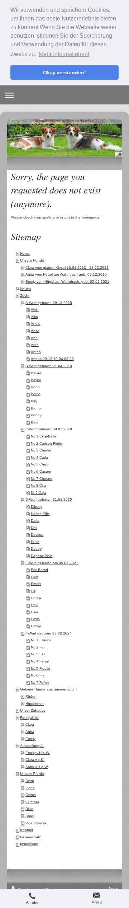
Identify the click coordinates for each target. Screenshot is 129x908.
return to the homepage (80, 217)
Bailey (36, 380)
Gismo (30, 795)
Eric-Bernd (39, 570)
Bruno (36, 408)
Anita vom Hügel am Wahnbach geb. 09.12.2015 (66, 274)
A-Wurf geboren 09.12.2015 (48, 303)
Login (113, 888)
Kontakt (26, 830)
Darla (35, 521)
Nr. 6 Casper (41, 471)
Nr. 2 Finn (39, 647)
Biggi (29, 781)
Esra (34, 612)
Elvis (34, 577)
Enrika (36, 598)
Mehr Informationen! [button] (64, 54)
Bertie (35, 394)
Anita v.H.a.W (36, 767)
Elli (33, 591)
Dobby (36, 549)
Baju (34, 422)
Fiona (30, 788)
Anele (35, 324)
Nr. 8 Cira (38, 485)
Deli (34, 528)
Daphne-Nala (42, 556)
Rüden (31, 696)
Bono (35, 387)
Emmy (36, 626)
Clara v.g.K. (34, 760)
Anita (35, 331)
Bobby (36, 415)
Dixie (29, 809)
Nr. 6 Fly (37, 675)
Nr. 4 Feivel (40, 661)
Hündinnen (34, 704)
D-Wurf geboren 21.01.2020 (48, 499)
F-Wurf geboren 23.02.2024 (48, 633)
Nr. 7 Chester (41, 479)
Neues (25, 289)
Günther (32, 802)
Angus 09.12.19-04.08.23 (52, 359)
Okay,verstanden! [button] (64, 72)
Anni (34, 338)
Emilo (35, 619)
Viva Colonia (35, 823)
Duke (35, 542)
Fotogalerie (29, 718)
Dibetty (36, 507)
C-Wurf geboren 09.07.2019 (48, 429)
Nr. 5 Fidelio (40, 668)
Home (25, 254)
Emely (36, 584)
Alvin (35, 310)
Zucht (24, 296)
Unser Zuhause (33, 710)
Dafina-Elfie (40, 514)
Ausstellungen (32, 746)
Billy (34, 401)
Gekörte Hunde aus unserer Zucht (48, 689)
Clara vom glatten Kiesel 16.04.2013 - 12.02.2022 (67, 268)
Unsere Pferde (32, 774)
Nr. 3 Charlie (41, 450)
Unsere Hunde (32, 260)
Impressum (29, 844)
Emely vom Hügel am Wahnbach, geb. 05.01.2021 (67, 282)
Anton (36, 352)
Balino (36, 373)
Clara (29, 724)
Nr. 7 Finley (40, 682)
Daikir (29, 816)
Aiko (34, 317)
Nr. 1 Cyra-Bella (43, 436)
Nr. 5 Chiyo (40, 464)
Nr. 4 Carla (39, 457)
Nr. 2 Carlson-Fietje (46, 443)
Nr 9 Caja (38, 493)
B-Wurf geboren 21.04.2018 (48, 366)
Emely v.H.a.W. (37, 753)
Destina (37, 535)
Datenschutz (30, 837)
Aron (35, 345)
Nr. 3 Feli (38, 654)
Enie (34, 605)
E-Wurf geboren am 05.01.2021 (51, 563)
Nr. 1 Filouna (41, 640)
